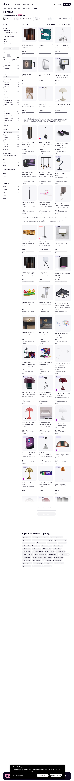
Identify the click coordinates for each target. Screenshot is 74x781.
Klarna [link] (4, 8)
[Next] (69, 18)
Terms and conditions (48, 121)
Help (32, 4)
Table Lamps (7, 39)
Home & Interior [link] (17, 8)
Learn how (25, 15)
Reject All (42, 775)
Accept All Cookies (55, 775)
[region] (37, 772)
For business (13, 1)
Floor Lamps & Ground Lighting (9, 37)
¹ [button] (28, 53)
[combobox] (51, 24)
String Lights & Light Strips (10, 32)
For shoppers (6, 1)
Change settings (18, 775)
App (28, 4)
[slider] (4, 57)
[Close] (62, 766)
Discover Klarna (17, 4)
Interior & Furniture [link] (26, 8)
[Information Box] (31, 24)
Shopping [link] (10, 8)
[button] (59, 4)
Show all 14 (5, 125)
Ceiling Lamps (7, 34)
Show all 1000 (6, 94)
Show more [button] (46, 514)
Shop (24, 4)
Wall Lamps (7, 30)
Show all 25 (5, 149)
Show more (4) (7, 43)
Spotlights (6, 41)
